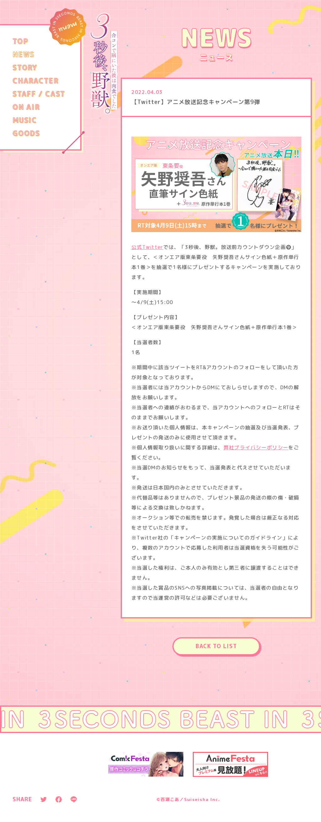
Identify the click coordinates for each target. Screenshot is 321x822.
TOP (20, 41)
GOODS (26, 133)
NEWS (23, 54)
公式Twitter (147, 247)
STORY (25, 67)
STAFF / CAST (39, 93)
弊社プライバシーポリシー (256, 447)
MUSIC (25, 120)
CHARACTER (36, 80)
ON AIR (26, 107)
